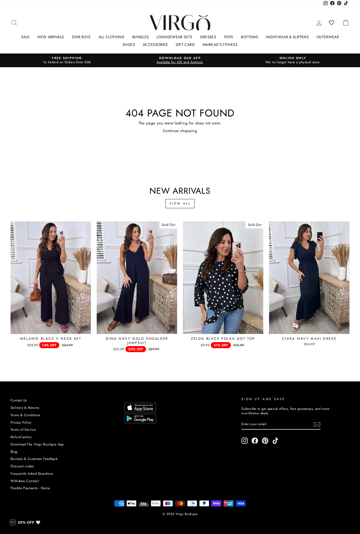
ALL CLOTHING (111, 37)
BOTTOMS (249, 37)
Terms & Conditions (25, 415)
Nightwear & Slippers (287, 37)
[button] (25, 522)
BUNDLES (140, 37)
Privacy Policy (21, 422)
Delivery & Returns (25, 407)
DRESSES (208, 37)
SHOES (129, 44)
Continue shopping (180, 131)
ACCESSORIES (155, 44)
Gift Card (185, 44)
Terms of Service (23, 429)
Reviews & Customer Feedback (34, 458)
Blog (14, 451)
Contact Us (19, 400)
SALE (25, 37)
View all (180, 203)
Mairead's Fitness (220, 44)
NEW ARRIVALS (50, 37)
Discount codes (22, 466)
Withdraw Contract (25, 480)
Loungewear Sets (174, 37)
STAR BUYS (81, 37)
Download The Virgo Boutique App (37, 444)
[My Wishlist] (332, 22)
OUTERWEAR (328, 37)
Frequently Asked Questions (32, 473)
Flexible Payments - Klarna (30, 488)
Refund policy (21, 436)
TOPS (228, 37)
